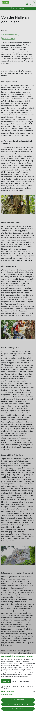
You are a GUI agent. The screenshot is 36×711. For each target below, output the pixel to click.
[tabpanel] (18, 690)
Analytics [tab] (6, 681)
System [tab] (14, 681)
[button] (18, 691)
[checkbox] (18, 687)
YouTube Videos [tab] (24, 681)
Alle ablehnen (18, 708)
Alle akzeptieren (18, 700)
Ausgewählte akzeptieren (18, 704)
